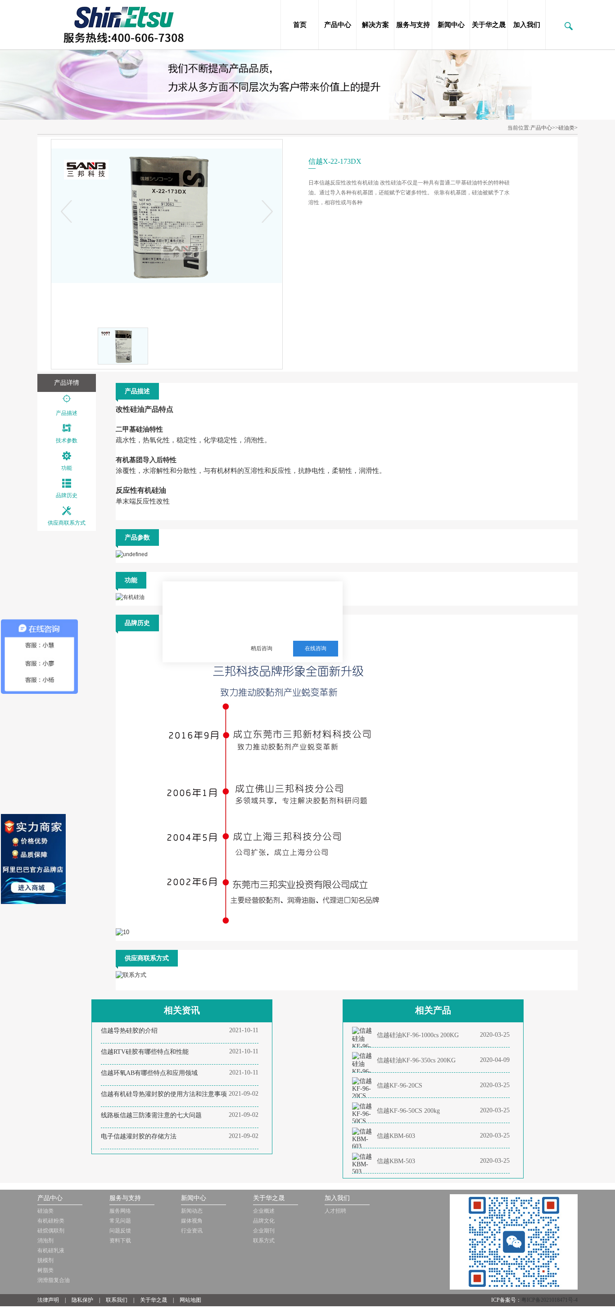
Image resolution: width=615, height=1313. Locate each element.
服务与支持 (413, 24)
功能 (66, 468)
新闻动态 (192, 1211)
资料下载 (120, 1240)
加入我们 (526, 24)
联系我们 (116, 1300)
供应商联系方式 (67, 523)
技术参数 (66, 440)
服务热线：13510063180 (281, 626)
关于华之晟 (489, 24)
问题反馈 (120, 1231)
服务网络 (120, 1211)
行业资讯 (192, 1231)
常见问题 (120, 1221)
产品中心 (337, 24)
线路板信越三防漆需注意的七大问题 (151, 1115)
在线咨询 (315, 648)
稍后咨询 (261, 648)
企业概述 (264, 1211)
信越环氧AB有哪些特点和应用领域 (149, 1073)
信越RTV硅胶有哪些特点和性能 (145, 1051)
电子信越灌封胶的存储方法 (138, 1136)
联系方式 (264, 1240)
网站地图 (190, 1300)
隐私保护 (82, 1300)
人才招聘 (335, 1211)
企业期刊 (264, 1231)
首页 (300, 24)
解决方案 (375, 24)
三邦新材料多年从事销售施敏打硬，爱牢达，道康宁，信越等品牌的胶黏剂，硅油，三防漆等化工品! (287, 604)
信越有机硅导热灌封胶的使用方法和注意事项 (164, 1094)
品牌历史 (66, 495)
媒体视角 (192, 1221)
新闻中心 (451, 24)
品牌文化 (264, 1221)
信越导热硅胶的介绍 (129, 1030)
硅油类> (568, 128)
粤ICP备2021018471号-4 (549, 1300)
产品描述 (66, 413)
